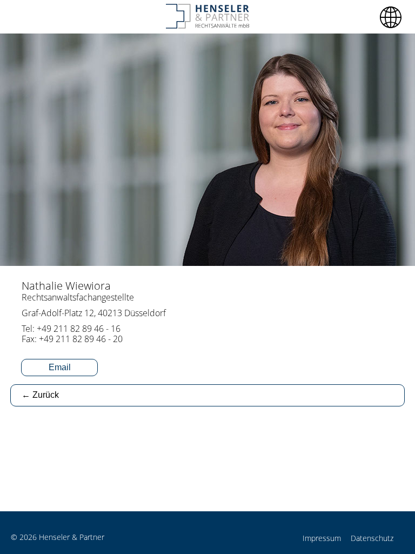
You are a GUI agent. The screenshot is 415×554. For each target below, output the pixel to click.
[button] (390, 17)
